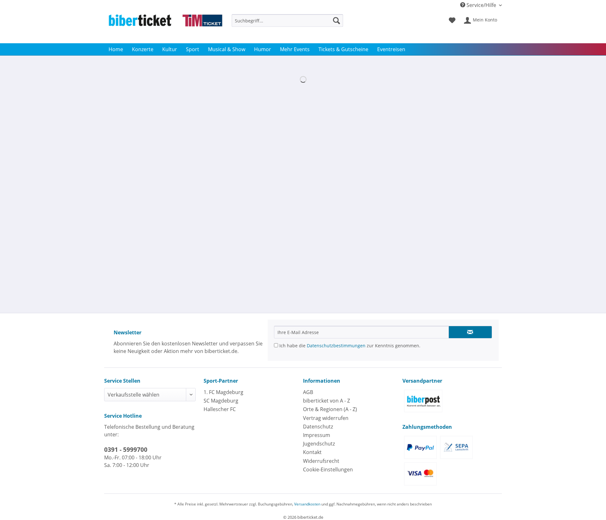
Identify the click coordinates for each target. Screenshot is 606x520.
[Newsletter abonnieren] (470, 332)
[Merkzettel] (452, 20)
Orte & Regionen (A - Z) (330, 409)
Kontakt (312, 452)
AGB (308, 392)
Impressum (316, 435)
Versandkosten (307, 504)
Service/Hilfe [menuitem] (481, 5)
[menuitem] (287, 23)
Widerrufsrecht (321, 460)
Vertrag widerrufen (325, 418)
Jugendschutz (319, 443)
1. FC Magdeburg (223, 392)
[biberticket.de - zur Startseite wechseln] (165, 27)
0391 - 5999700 (125, 449)
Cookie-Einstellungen (328, 469)
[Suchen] (336, 20)
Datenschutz (318, 426)
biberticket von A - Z (326, 400)
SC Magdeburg (221, 400)
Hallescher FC (220, 409)
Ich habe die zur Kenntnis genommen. (349, 346)
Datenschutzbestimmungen (336, 346)
